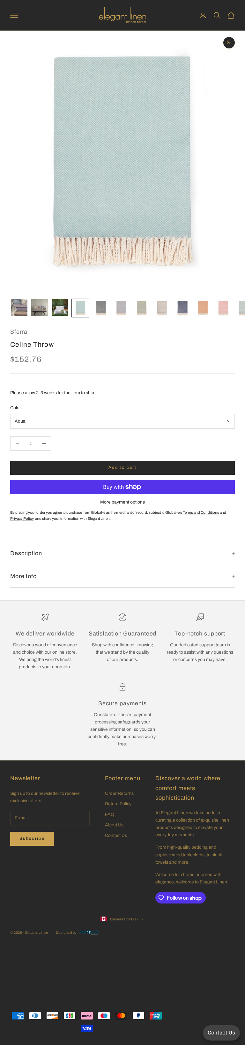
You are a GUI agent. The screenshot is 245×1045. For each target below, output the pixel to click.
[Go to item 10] (203, 308)
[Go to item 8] (162, 308)
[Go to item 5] (101, 308)
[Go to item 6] (121, 308)
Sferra (18, 332)
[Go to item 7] (142, 308)
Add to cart (122, 467)
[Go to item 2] (39, 307)
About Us (114, 825)
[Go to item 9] (182, 308)
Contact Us (116, 835)
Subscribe (32, 838)
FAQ (109, 814)
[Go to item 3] (60, 307)
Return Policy (118, 804)
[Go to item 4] (80, 308)
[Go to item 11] (223, 308)
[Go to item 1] (19, 307)
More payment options (122, 502)
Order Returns (119, 793)
